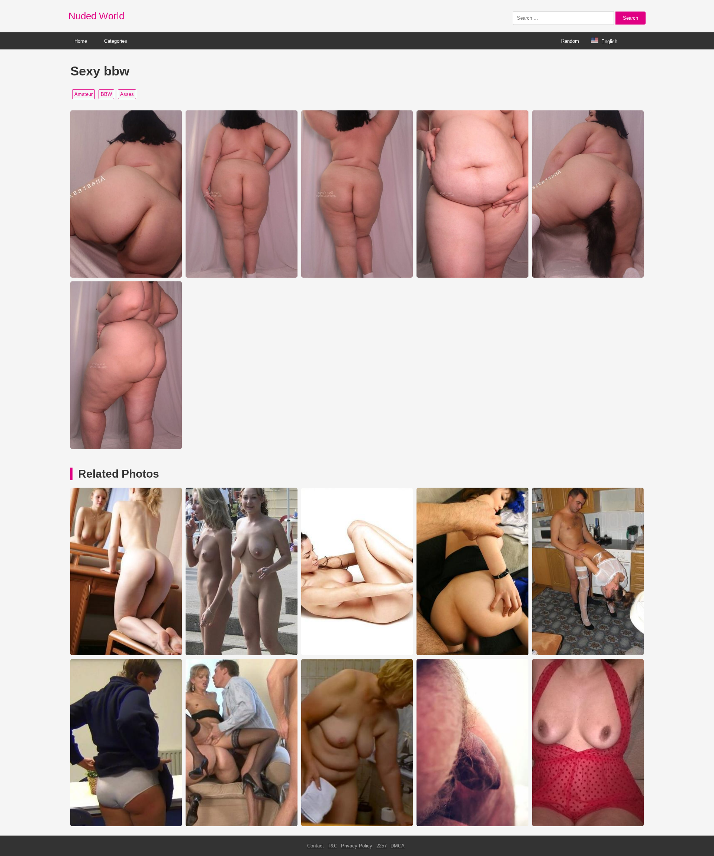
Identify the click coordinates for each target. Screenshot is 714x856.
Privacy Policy (356, 846)
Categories (115, 41)
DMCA (397, 846)
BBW (106, 94)
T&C (332, 846)
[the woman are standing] (588, 653)
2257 (381, 846)
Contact (315, 846)
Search (630, 18)
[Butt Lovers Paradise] (126, 653)
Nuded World (96, 16)
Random (570, 41)
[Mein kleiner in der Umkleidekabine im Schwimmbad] (472, 824)
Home (80, 41)
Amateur (83, 94)
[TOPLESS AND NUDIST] (241, 653)
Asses (127, 94)
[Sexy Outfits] (126, 824)
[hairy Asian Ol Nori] (472, 653)
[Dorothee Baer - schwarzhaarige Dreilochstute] (357, 653)
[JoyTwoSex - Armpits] (588, 824)
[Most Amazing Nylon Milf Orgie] (241, 824)
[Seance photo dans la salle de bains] (357, 824)
